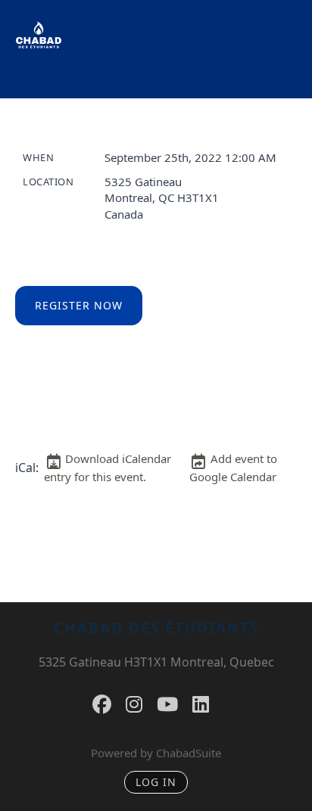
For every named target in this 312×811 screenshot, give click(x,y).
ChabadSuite (188, 752)
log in (156, 782)
